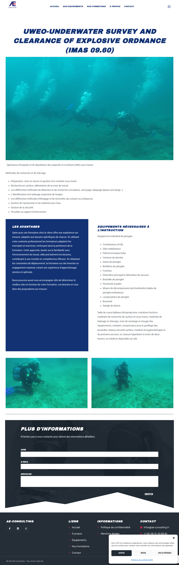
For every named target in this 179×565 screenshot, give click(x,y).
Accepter (121, 553)
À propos (115, 6)
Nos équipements (73, 6)
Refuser (143, 553)
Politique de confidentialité (142, 560)
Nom (23, 450)
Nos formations (96, 6)
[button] (173, 538)
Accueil (54, 6)
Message (26, 474)
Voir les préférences (165, 553)
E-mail (24, 462)
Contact (129, 6)
